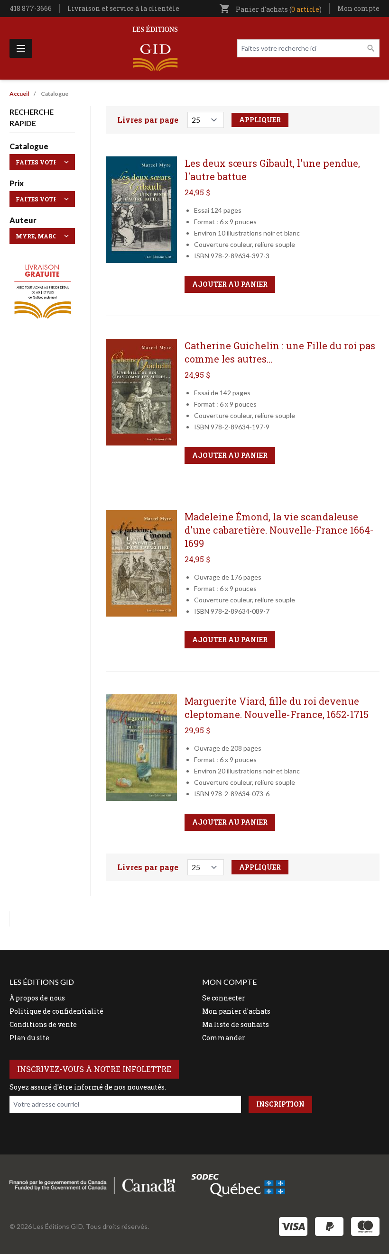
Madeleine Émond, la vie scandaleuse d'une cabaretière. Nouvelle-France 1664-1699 (279, 529)
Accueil (19, 93)
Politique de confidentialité (56, 1011)
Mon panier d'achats (236, 1011)
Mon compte (358, 8)
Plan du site (29, 1037)
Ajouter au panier (230, 284)
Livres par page (147, 120)
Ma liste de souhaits (235, 1024)
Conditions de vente (43, 1024)
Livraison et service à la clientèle (123, 8)
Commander (223, 1037)
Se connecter (223, 997)
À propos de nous (37, 997)
